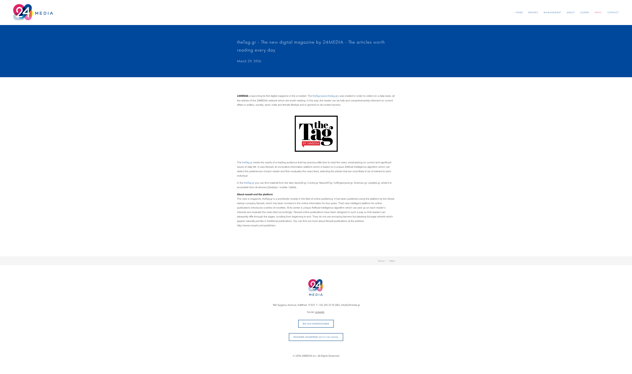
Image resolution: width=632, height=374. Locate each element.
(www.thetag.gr (329, 96)
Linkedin (319, 312)
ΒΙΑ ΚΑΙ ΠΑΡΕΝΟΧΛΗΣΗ (316, 323)
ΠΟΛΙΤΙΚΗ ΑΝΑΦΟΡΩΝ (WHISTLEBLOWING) (316, 337)
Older (392, 260)
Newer (381, 260)
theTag (316, 96)
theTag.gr (247, 162)
